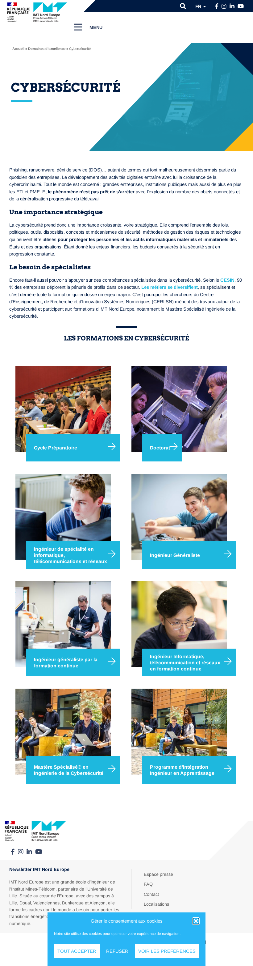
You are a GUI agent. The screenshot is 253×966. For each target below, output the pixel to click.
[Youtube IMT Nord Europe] (241, 6)
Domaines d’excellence (46, 48)
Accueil (18, 48)
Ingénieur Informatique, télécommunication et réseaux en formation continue (185, 662)
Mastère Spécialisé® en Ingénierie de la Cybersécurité (68, 770)
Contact (151, 894)
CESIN (227, 280)
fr (199, 6)
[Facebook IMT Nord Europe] (216, 6)
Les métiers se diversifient (169, 287)
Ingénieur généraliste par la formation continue (65, 662)
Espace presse (158, 874)
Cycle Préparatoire (55, 447)
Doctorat (160, 447)
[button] (196, 921)
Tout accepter (76, 951)
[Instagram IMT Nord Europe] (224, 6)
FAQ (148, 884)
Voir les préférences (167, 951)
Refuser (117, 951)
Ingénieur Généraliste (175, 555)
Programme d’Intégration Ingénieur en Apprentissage (182, 770)
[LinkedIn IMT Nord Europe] (232, 6)
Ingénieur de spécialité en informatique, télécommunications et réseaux (70, 555)
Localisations (156, 904)
